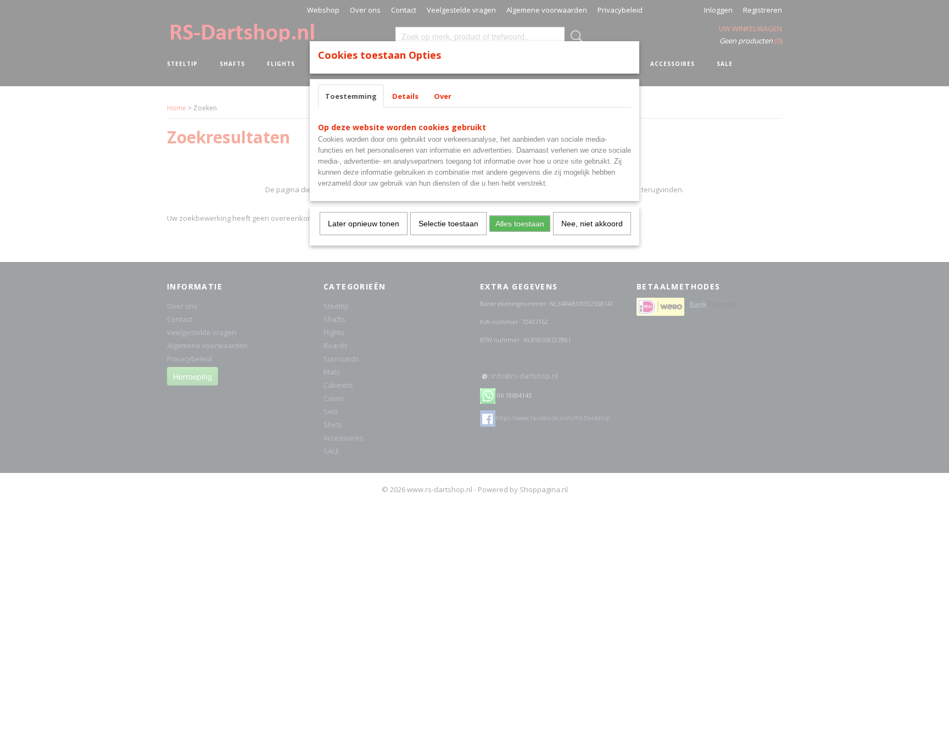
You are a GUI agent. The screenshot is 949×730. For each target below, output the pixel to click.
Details (405, 96)
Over (442, 96)
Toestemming (351, 96)
